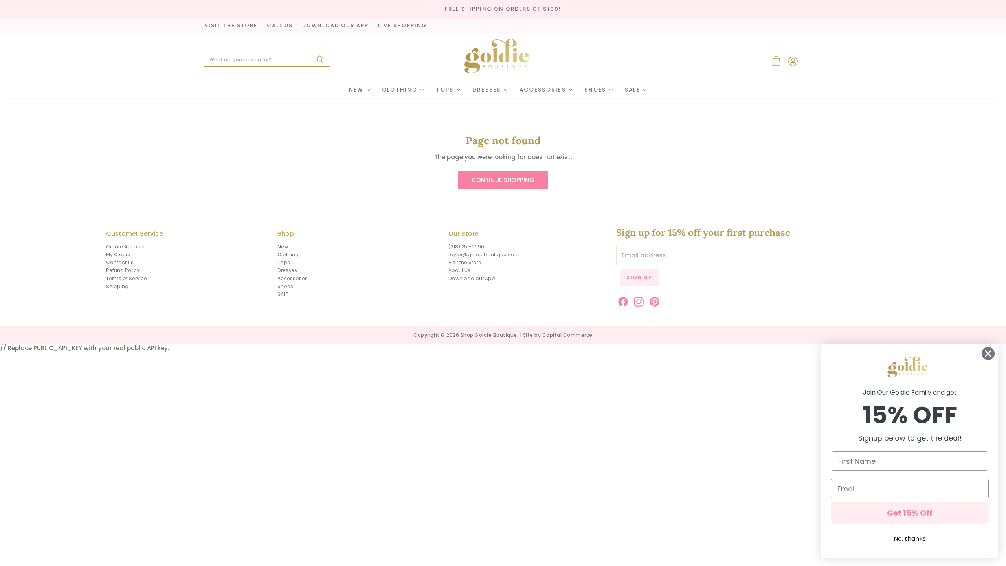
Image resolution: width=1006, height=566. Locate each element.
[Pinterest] (653, 300)
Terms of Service (126, 278)
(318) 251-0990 (466, 246)
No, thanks (910, 538)
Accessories (544, 90)
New (357, 90)
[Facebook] (622, 300)
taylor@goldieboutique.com (484, 254)
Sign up (639, 277)
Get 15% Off (910, 512)
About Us (459, 270)
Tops (445, 90)
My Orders (118, 254)
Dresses (487, 90)
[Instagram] (637, 300)
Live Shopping (402, 26)
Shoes (596, 90)
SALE (633, 90)
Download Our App (335, 26)
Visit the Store (464, 262)
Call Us (280, 26)
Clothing (401, 90)
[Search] (320, 60)
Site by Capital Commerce (558, 335)
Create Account (125, 246)
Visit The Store (230, 26)
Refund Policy (123, 270)
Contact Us (120, 262)
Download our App (471, 278)
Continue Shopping (503, 180)
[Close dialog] (988, 353)
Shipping (117, 286)
